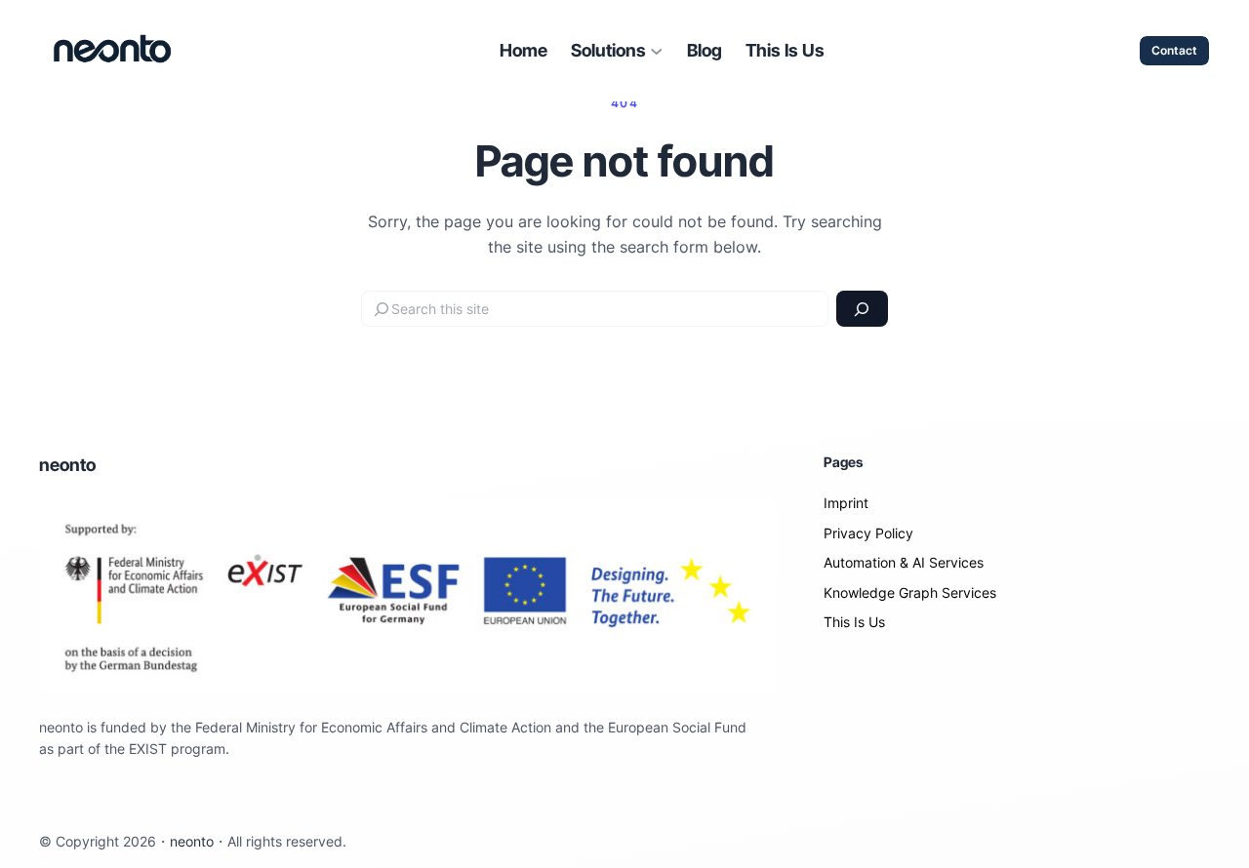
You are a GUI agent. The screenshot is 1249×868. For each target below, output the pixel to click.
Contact (1174, 50)
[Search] (862, 309)
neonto (67, 464)
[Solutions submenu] (657, 51)
